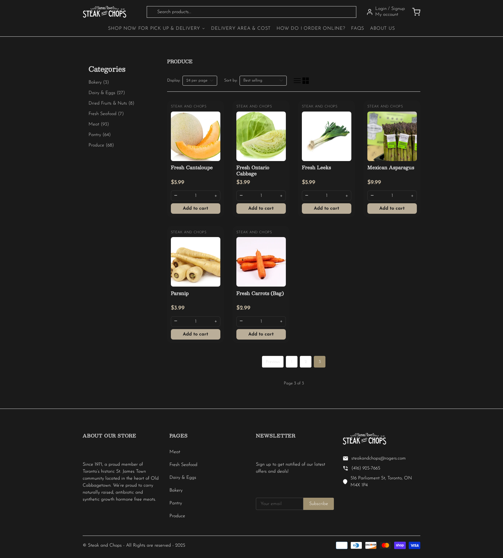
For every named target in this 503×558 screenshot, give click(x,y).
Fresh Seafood (183, 464)
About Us (382, 28)
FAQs (357, 28)
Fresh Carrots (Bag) (260, 293)
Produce (177, 516)
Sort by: (230, 80)
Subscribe (318, 504)
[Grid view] (305, 80)
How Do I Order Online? (311, 28)
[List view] (297, 80)
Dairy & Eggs (182, 477)
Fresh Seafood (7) (106, 114)
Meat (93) (98, 124)
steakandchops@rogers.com (378, 458)
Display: (173, 80)
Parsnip (180, 293)
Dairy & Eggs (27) (106, 93)
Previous (273, 362)
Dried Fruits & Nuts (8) (111, 103)
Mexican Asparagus (390, 167)
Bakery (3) (98, 82)
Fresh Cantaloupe (192, 167)
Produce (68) (101, 145)
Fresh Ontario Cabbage (252, 170)
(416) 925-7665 (365, 468)
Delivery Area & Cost (241, 28)
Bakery (176, 490)
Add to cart (195, 208)
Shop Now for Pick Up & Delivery (154, 28)
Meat (174, 452)
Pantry (175, 503)
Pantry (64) (99, 135)
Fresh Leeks (316, 167)
